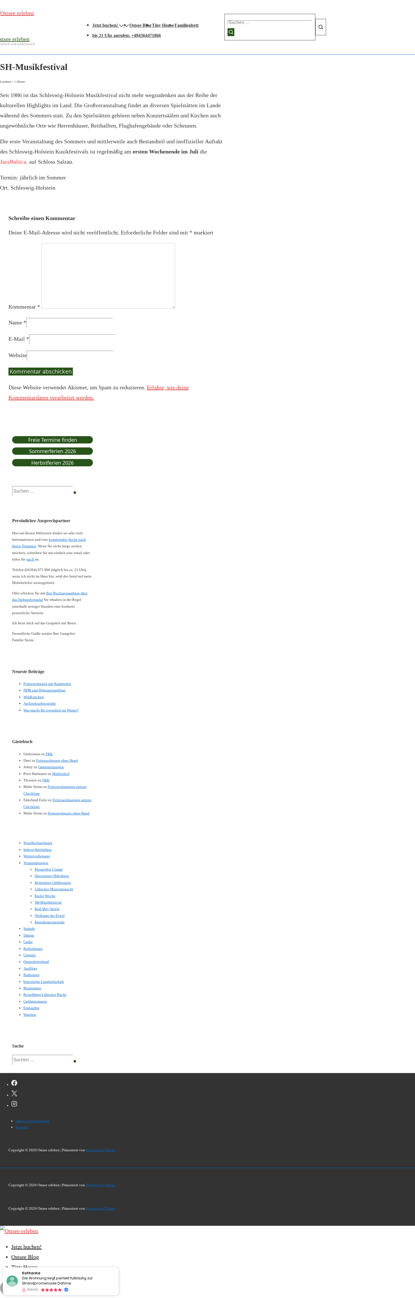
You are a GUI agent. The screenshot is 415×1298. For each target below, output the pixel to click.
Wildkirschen (33, 697)
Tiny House (163, 25)
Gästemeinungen (51, 767)
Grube (28, 942)
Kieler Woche (45, 896)
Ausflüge (30, 968)
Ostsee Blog (140, 25)
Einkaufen (31, 1008)
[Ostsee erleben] (19, 1231)
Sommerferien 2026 (52, 451)
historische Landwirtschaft (43, 981)
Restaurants (32, 988)
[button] (118, 1267)
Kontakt (22, 1127)
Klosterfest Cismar (49, 869)
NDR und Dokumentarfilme (44, 690)
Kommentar (24, 307)
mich (30, 559)
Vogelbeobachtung (37, 843)
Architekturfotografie (39, 703)
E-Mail (16, 339)
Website (17, 355)
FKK (49, 754)
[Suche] (231, 32)
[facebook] (14, 1083)
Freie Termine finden (52, 439)
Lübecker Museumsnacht (54, 889)
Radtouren (31, 975)
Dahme (28, 935)
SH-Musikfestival (48, 902)
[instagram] (14, 1104)
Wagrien (29, 1015)
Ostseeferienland (36, 961)
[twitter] (14, 1094)
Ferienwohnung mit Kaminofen (47, 684)
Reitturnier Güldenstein (53, 882)
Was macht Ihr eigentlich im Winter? (51, 710)
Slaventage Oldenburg (52, 876)
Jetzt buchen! (105, 25)
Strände (29, 928)
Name (15, 322)
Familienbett (186, 25)
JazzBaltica (13, 162)
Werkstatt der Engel (50, 915)
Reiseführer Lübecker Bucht (44, 994)
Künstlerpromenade (50, 922)
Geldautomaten (35, 1001)
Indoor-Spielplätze (37, 849)
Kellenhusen (33, 948)
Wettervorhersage (36, 856)
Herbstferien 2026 (52, 462)
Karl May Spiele (47, 909)
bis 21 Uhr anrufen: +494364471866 (126, 35)
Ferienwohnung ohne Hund (57, 760)
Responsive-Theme (100, 1150)
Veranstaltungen (35, 863)
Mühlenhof (60, 774)
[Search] (75, 492)
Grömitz (29, 955)
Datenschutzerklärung (32, 1121)
